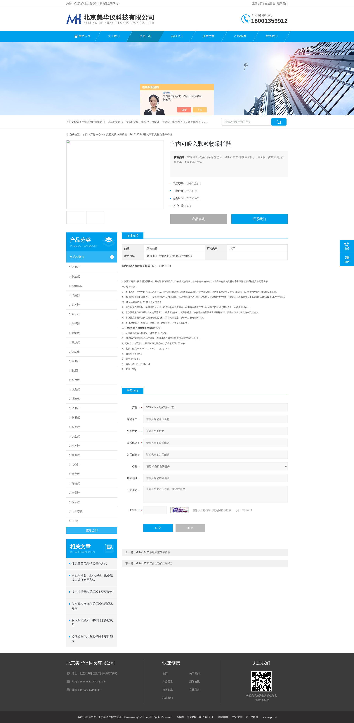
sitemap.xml (270, 717)
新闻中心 (177, 36)
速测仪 (76, 332)
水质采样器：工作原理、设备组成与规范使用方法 (92, 577)
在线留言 (270, 3)
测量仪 (76, 455)
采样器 (123, 134)
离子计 (76, 314)
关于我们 (114, 36)
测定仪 (76, 473)
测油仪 (76, 276)
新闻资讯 (194, 681)
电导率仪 (77, 511)
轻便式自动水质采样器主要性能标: (92, 639)
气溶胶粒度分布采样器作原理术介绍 (92, 606)
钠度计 (76, 408)
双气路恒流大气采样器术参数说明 (92, 622)
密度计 (76, 445)
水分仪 (76, 502)
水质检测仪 (110, 134)
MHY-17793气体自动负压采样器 (154, 563)
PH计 (75, 520)
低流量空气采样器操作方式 (89, 563)
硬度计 (76, 267)
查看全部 (92, 530)
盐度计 (76, 304)
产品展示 (167, 681)
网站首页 (84, 36)
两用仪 (76, 379)
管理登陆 (223, 717)
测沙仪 (76, 342)
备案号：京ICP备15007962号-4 (195, 717)
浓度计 (76, 426)
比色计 (76, 464)
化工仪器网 (251, 717)
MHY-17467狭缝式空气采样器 (153, 552)
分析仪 (76, 483)
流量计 (76, 492)
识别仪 (76, 436)
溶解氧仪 (77, 285)
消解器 (76, 295)
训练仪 (76, 351)
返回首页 (257, 3)
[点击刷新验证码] (179, 510)
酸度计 (76, 370)
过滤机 (76, 398)
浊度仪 (76, 389)
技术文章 (208, 36)
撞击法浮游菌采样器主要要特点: (93, 591)
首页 (84, 134)
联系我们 (282, 3)
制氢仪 (76, 417)
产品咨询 (198, 219)
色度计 (76, 361)
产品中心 (145, 36)
